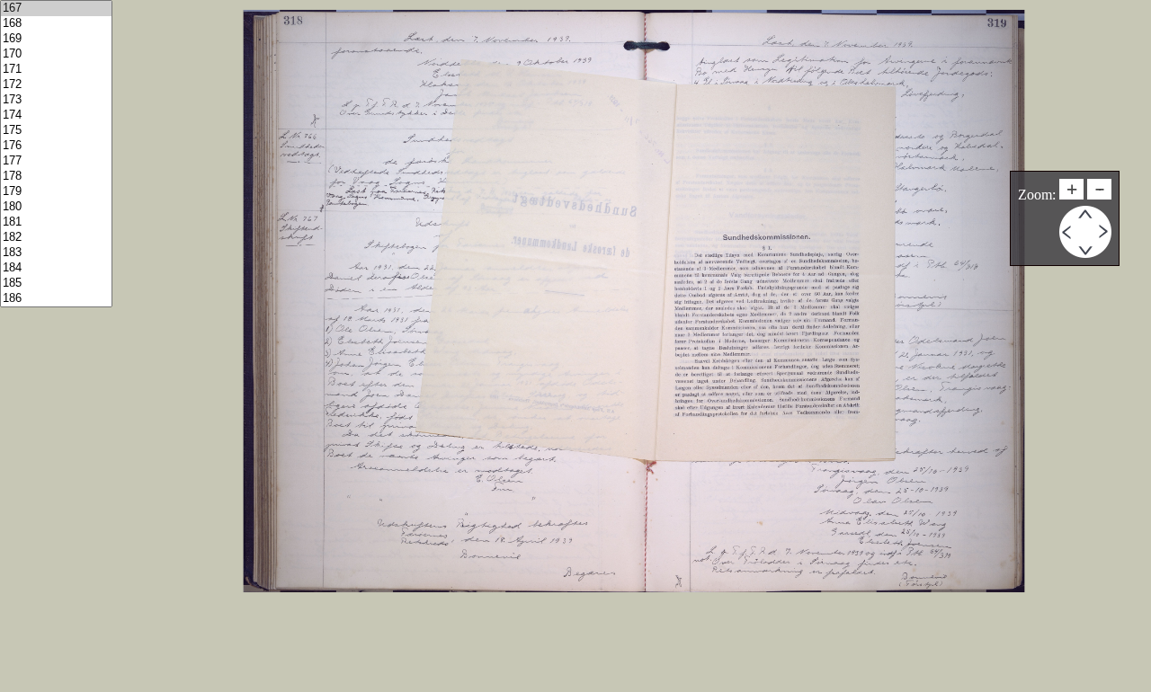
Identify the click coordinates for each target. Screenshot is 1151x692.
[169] (56, 39)
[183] (56, 253)
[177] (56, 161)
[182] (56, 237)
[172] (56, 85)
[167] (56, 8)
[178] (56, 176)
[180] (56, 207)
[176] (56, 146)
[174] (56, 115)
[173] (56, 100)
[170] (56, 54)
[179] (56, 192)
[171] (56, 69)
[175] (56, 130)
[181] (56, 222)
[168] (56, 23)
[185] (56, 283)
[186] (56, 298)
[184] (56, 268)
